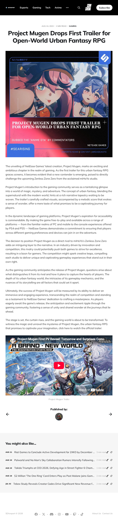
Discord (51, 514)
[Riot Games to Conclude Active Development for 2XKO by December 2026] (59, 452)
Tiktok (82, 514)
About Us (96, 513)
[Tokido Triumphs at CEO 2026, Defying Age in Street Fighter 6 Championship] (59, 468)
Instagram (59, 514)
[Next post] (110, 414)
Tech (47, 7)
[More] (67, 7)
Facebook (36, 514)
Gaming (37, 7)
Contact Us (107, 513)
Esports (24, 7)
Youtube (67, 514)
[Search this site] (79, 7)
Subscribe (104, 7)
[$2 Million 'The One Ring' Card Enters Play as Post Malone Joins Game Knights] (59, 476)
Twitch (74, 514)
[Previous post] (8, 414)
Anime (58, 7)
